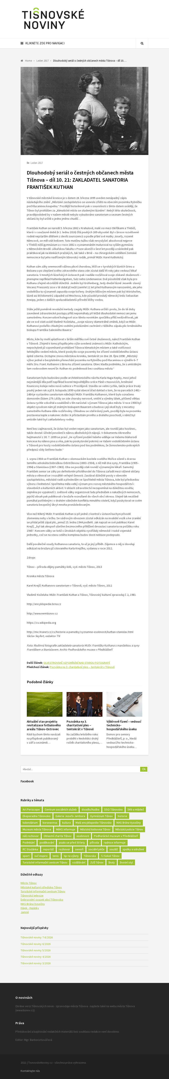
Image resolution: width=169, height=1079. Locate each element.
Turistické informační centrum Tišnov (45, 862)
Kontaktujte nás (30, 1071)
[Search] (142, 43)
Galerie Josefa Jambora (70, 816)
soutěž (113, 849)
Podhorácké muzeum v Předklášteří (116, 836)
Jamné (25, 912)
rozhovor (64, 849)
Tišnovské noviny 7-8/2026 (37, 937)
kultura (66, 822)
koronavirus (50, 822)
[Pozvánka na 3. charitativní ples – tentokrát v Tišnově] (84, 704)
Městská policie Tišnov (129, 829)
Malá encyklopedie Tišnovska (93, 822)
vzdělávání (78, 862)
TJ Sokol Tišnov (110, 856)
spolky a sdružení (133, 849)
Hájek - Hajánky (30, 908)
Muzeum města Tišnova (37, 829)
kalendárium (30, 822)
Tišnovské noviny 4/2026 (35, 956)
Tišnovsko (90, 856)
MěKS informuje (65, 829)
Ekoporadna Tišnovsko (36, 816)
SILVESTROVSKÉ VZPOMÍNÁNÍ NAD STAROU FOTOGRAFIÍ (76, 663)
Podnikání (29, 842)
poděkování (47, 842)
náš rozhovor (31, 836)
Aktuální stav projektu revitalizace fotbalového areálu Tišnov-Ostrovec (44, 725)
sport (26, 856)
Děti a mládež (136, 809)
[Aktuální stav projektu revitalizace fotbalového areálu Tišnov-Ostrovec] (44, 704)
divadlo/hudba (90, 809)
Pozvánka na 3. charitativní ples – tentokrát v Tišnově (82, 667)
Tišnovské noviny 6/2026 (35, 944)
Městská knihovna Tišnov (95, 829)
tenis (56, 856)
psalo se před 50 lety (72, 842)
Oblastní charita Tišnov (58, 836)
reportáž (48, 849)
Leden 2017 (37, 163)
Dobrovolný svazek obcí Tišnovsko (42, 899)
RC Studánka (30, 849)
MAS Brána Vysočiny (128, 822)
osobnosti (82, 836)
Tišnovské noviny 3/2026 (35, 963)
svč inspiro (41, 856)
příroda (94, 842)
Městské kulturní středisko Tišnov (41, 887)
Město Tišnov (29, 883)
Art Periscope (31, 809)
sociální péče (96, 849)
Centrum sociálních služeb (61, 809)
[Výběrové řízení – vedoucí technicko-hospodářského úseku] (124, 704)
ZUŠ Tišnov (96, 862)
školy (111, 862)
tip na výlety (71, 856)
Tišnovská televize (32, 895)
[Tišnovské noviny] (53, 30)
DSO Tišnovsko (113, 809)
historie (122, 816)
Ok (144, 769)
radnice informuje (115, 842)
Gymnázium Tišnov (101, 816)
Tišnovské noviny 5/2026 (35, 950)
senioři (79, 849)
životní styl (126, 862)
